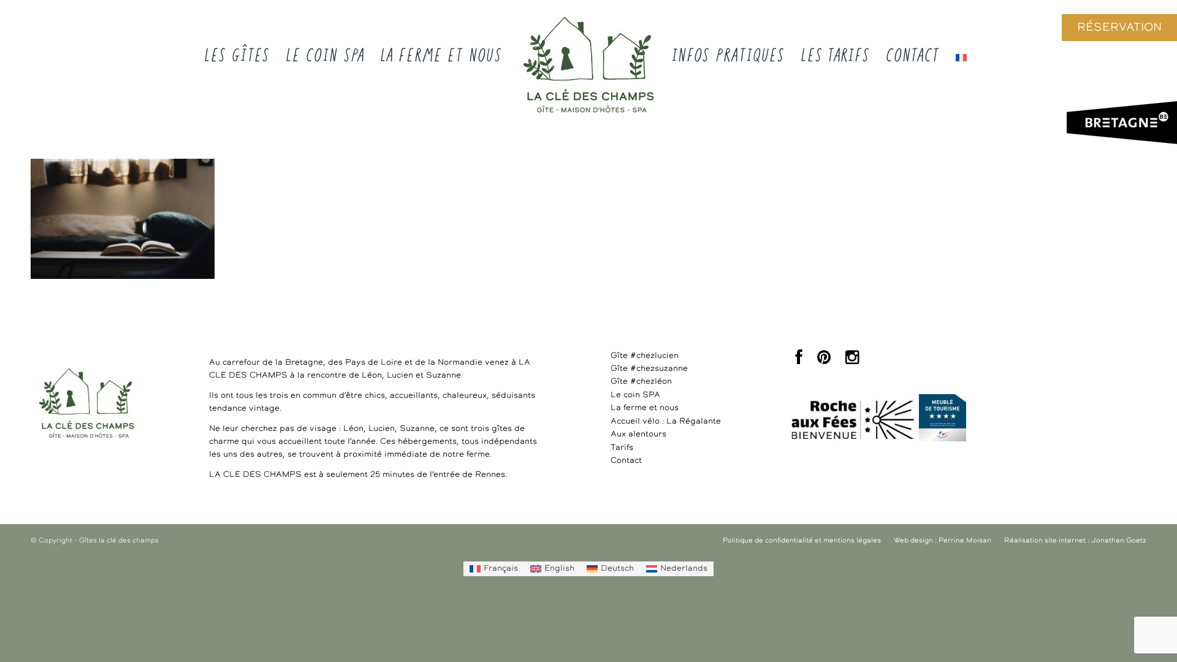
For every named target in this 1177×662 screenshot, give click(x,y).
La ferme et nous (645, 408)
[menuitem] (493, 568)
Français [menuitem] (501, 569)
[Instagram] (852, 361)
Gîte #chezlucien (645, 356)
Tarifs (622, 448)
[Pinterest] (824, 361)
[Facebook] (799, 361)
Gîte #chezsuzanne (649, 369)
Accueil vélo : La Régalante (666, 421)
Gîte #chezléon (641, 382)
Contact (626, 461)
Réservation (1119, 27)
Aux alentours (638, 434)
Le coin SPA (635, 395)
